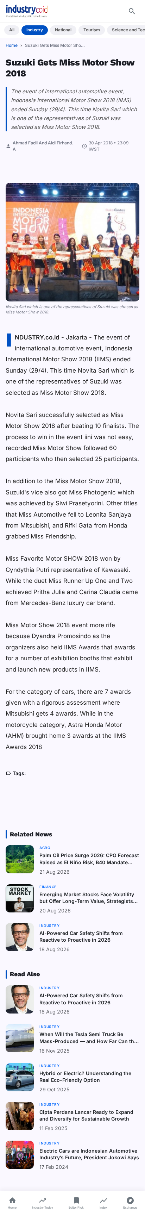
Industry (34, 29)
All (11, 29)
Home (12, 45)
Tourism (91, 29)
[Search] (132, 11)
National (63, 29)
